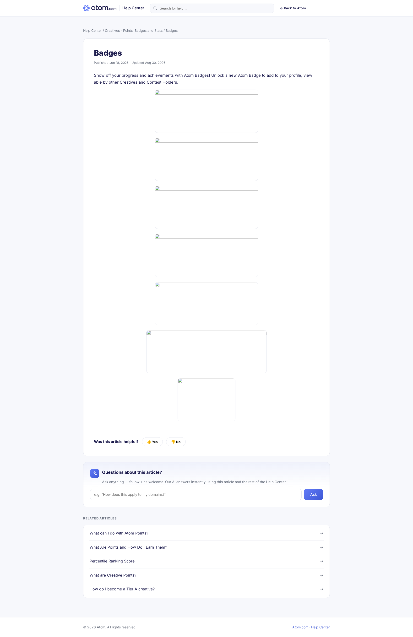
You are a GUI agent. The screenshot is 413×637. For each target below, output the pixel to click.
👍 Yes (152, 442)
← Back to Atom (293, 8)
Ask (313, 494)
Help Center (92, 30)
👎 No (176, 442)
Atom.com (300, 627)
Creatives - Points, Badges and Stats (134, 30)
